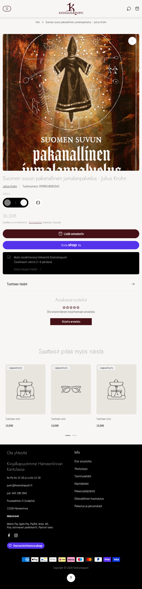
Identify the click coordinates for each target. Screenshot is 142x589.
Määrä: (7, 194)
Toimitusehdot (82, 476)
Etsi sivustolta (82, 461)
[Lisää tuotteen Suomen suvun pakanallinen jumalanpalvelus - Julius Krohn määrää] (23, 202)
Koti (38, 22)
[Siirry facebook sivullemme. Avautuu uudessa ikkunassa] (9, 535)
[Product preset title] (26, 389)
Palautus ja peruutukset (88, 506)
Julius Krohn (10, 186)
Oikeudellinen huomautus (89, 499)
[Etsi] (129, 8)
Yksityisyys (80, 469)
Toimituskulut (35, 222)
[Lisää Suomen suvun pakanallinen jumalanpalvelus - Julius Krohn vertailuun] (38, 202)
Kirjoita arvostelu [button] (71, 321)
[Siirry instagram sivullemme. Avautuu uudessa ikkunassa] (16, 535)
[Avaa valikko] (7, 8)
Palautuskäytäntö (84, 491)
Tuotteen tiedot (17, 284)
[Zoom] (132, 41)
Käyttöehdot (81, 484)
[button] (67, 435)
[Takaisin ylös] (71, 578)
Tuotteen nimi (13, 419)
